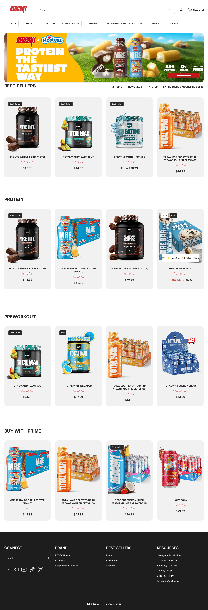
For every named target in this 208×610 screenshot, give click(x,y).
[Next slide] (111, 75)
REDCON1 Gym (63, 555)
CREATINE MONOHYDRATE (122, 100)
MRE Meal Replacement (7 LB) (125, 212)
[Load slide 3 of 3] (107, 75)
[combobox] (106, 10)
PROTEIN (153, 86)
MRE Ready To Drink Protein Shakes (77, 212)
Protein (110, 555)
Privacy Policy (165, 570)
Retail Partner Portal (66, 565)
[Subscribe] (48, 558)
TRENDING (116, 86)
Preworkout (112, 560)
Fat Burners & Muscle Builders (183, 86)
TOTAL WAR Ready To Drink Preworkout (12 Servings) (174, 102)
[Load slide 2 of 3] (104, 75)
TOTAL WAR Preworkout (70, 100)
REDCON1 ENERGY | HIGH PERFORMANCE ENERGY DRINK (125, 446)
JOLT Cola (164, 444)
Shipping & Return (167, 565)
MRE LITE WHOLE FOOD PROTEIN (24, 100)
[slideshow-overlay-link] (104, 57)
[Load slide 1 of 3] (100, 75)
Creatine (111, 565)
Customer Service (167, 560)
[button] (156, 23)
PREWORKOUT (135, 86)
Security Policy (165, 575)
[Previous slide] (96, 75)
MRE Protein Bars (168, 212)
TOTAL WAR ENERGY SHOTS (174, 329)
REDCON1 (97, 604)
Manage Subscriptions (169, 555)
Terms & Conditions (168, 580)
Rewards (60, 560)
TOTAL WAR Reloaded (69, 329)
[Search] (170, 10)
